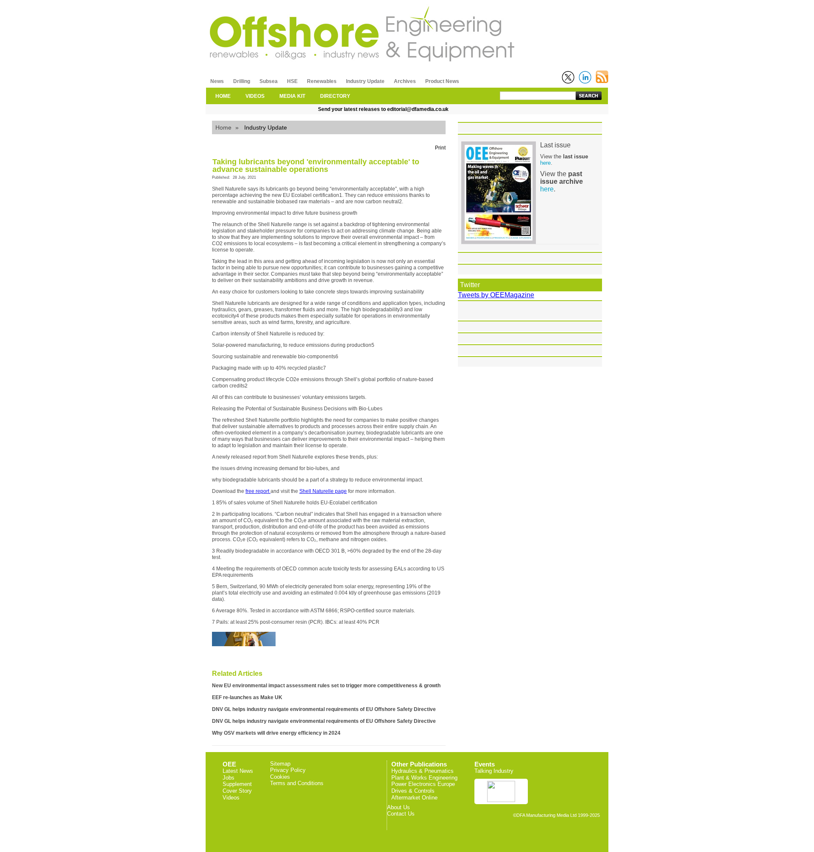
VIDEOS (255, 96)
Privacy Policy (288, 770)
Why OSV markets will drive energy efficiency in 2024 (276, 733)
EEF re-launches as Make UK (247, 697)
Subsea (268, 81)
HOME (223, 96)
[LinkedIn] (585, 77)
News (217, 81)
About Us (398, 807)
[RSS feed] (602, 76)
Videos (231, 797)
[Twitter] (568, 77)
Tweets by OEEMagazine (496, 295)
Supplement (237, 784)
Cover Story (237, 791)
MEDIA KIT (292, 96)
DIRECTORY (335, 96)
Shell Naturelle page (323, 491)
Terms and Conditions (296, 783)
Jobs (228, 778)
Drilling (241, 81)
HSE (292, 81)
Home (223, 127)
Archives (405, 81)
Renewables (322, 81)
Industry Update (365, 81)
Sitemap (280, 764)
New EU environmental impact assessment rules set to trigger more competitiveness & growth (326, 686)
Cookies (280, 777)
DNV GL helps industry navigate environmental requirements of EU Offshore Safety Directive (324, 709)
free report (257, 491)
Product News (442, 81)
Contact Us (401, 814)
